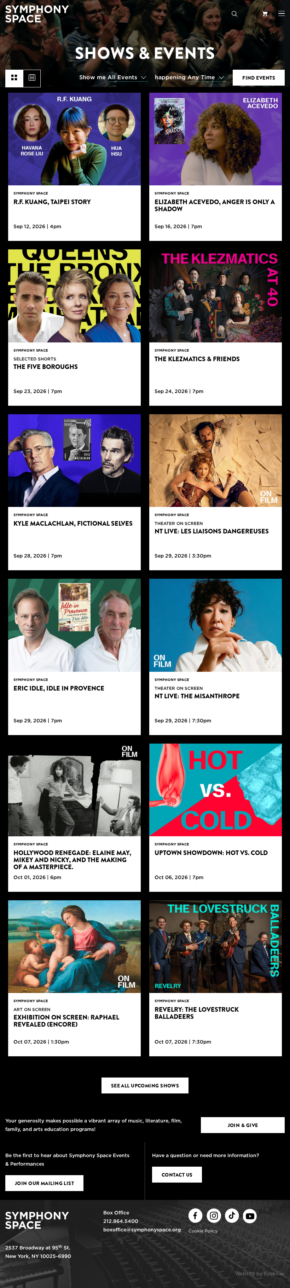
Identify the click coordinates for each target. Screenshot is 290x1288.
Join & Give (243, 1125)
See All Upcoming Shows (145, 1085)
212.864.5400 (120, 1221)
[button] (281, 13)
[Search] (234, 13)
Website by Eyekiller (260, 1273)
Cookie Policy (203, 1231)
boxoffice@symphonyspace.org (142, 1229)
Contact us (177, 1174)
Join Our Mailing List (44, 1183)
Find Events (258, 77)
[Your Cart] (265, 13)
